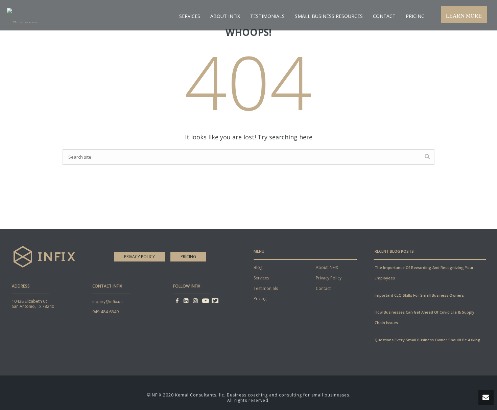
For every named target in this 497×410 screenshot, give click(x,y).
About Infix (225, 16)
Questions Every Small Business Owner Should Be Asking (427, 339)
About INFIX (327, 267)
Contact (384, 16)
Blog (258, 267)
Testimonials (267, 16)
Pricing (415, 16)
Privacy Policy (139, 256)
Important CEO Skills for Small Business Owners (419, 295)
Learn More (464, 15)
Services (189, 16)
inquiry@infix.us (107, 301)
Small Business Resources (329, 16)
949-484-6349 (105, 312)
